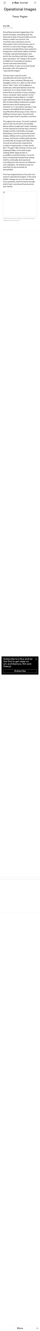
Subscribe (20, 671)
